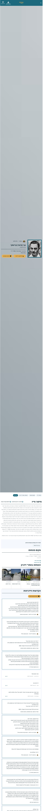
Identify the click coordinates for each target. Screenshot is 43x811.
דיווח (6, 676)
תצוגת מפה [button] (36, 560)
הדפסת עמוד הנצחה (5, 501)
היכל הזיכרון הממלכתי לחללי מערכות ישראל (35, 584)
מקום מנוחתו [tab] (32, 495)
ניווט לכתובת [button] (36, 562)
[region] (21, 578)
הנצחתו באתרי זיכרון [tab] (23, 495)
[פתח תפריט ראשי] (41, 3)
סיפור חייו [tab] (39, 495)
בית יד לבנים (8, 584)
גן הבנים (28, 584)
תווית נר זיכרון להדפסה (17, 501)
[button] (7, 256)
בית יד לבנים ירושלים (16, 584)
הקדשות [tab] (15, 495)
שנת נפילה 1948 (36, 545)
